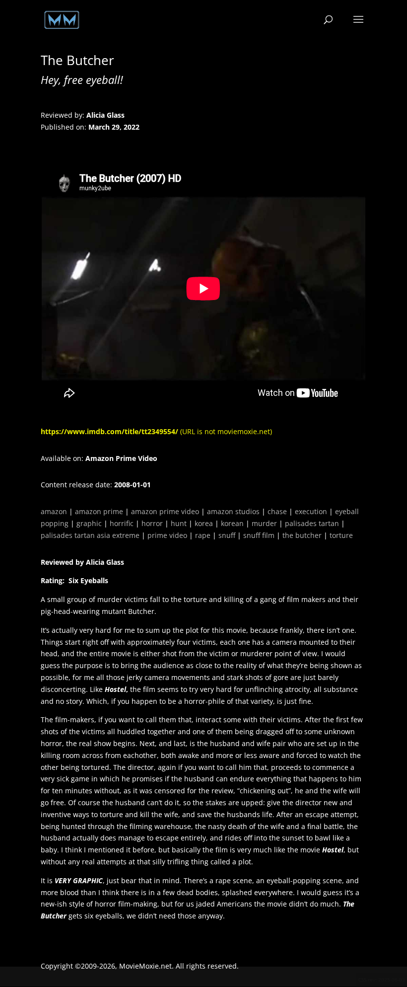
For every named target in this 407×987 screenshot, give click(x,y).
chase (277, 511)
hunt (179, 523)
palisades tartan (312, 523)
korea (204, 523)
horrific (122, 523)
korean (232, 523)
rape (202, 535)
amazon (54, 511)
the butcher (302, 535)
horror (152, 523)
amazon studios (233, 511)
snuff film (258, 535)
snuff (226, 535)
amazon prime (99, 511)
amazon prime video (165, 511)
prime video (167, 535)
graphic (89, 523)
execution (311, 511)
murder (264, 523)
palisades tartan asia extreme (90, 535)
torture (341, 535)
